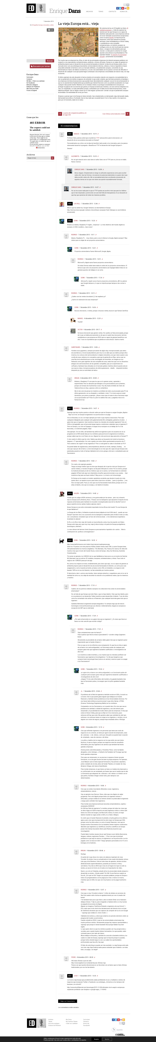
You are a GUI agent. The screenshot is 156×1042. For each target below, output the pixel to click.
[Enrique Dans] (37, 8)
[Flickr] (125, 8)
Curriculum (30, 77)
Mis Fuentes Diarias (71, 1021)
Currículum (86, 1019)
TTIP (97, 138)
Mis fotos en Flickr (32, 88)
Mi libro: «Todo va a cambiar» (36, 81)
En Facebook (31, 83)
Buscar (50, 61)
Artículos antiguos (32, 85)
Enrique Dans (79, 169)
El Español (35, 25)
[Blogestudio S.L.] (117, 1030)
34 (52, 30)
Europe (41, 25)
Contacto (112, 12)
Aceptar (96, 1039)
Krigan (76, 378)
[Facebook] (117, 8)
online (52, 25)
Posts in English (32, 90)
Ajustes (107, 1039)
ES (128, 5)
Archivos (89, 12)
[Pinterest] (123, 8)
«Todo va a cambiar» (72, 1023)
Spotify (111, 37)
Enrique (64, 10)
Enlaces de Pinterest (54, 1025)
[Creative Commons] (120, 1034)
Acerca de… (124, 12)
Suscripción (86, 1025)
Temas (100, 12)
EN (125, 5)
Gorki (76, 221)
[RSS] (128, 8)
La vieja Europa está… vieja (78, 23)
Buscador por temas (41, 66)
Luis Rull (77, 204)
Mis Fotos (69, 1019)
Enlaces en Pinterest (33, 87)
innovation (46, 25)
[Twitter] (120, 8)
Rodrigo (74, 293)
